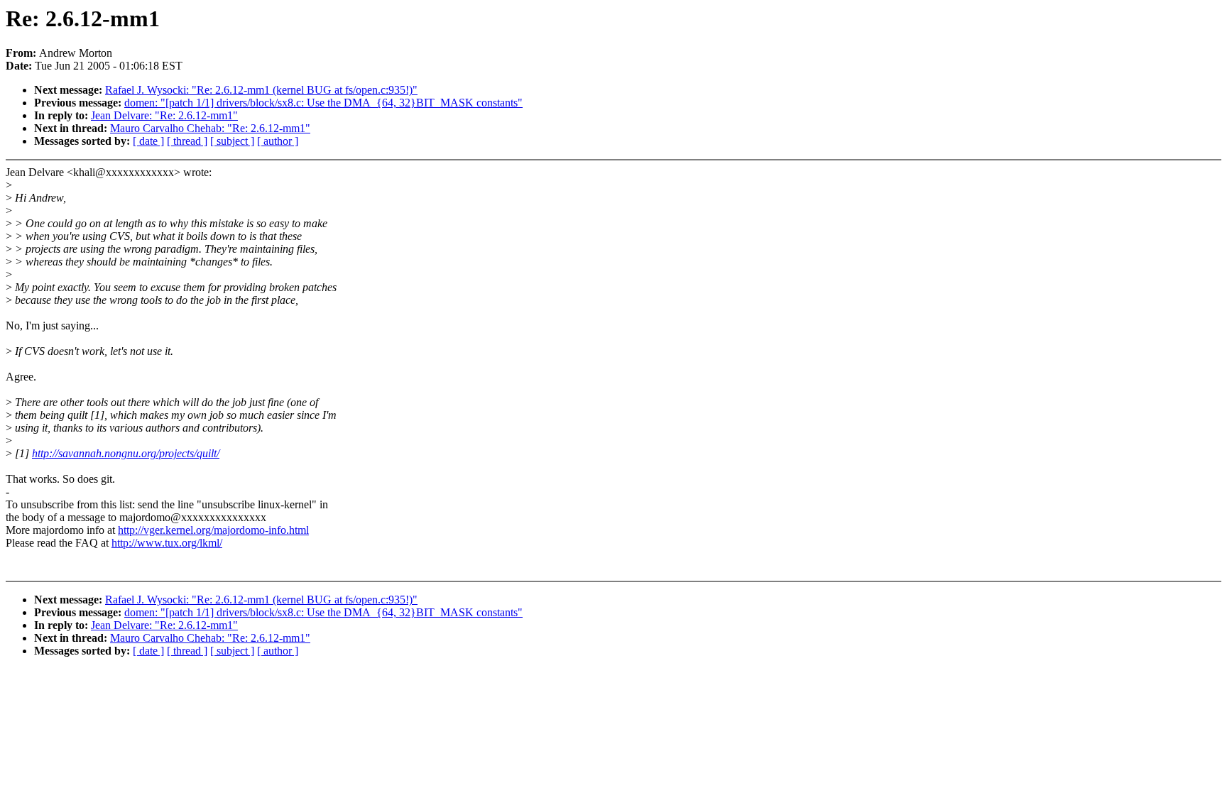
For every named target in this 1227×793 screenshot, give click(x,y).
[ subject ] (232, 141)
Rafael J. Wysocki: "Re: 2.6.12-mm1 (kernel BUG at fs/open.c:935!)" (261, 90)
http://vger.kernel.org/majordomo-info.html (213, 530)
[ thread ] (187, 141)
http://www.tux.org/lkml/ (166, 543)
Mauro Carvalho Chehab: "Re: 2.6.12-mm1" (210, 128)
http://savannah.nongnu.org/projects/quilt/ (125, 453)
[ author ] (277, 141)
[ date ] (148, 141)
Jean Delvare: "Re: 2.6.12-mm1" (164, 115)
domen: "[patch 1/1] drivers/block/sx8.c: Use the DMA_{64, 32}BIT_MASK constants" (323, 103)
